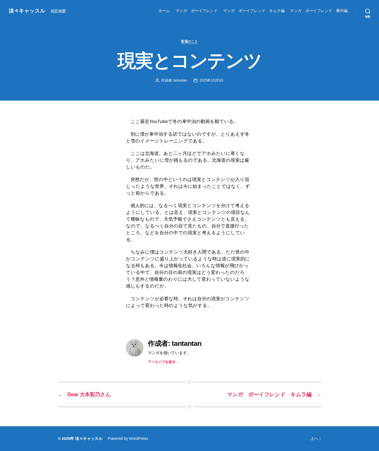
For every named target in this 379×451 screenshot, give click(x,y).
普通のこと (189, 41)
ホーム (164, 11)
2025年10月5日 (211, 80)
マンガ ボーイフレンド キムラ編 (253, 11)
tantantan (180, 80)
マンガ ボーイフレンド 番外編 (319, 11)
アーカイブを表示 (164, 362)
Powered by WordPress (128, 438)
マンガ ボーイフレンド (196, 11)
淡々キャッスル (27, 10)
